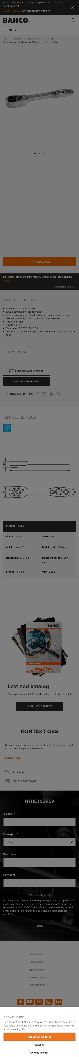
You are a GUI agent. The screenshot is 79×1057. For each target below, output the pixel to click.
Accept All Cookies (39, 1037)
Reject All (39, 1045)
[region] (39, 1032)
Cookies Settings (39, 1052)
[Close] (72, 1011)
